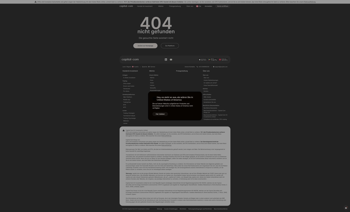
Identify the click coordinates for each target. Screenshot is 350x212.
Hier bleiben (160, 114)
